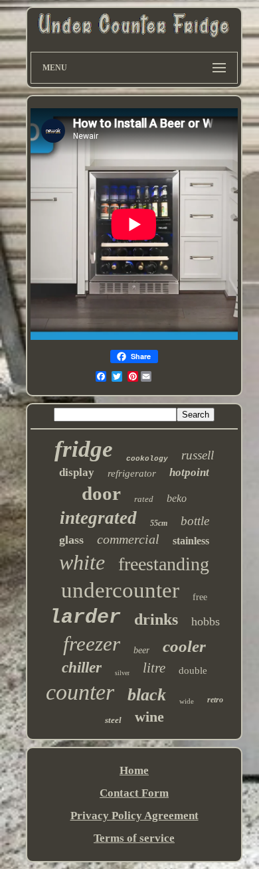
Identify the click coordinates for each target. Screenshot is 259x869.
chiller (82, 667)
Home (134, 770)
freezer (91, 643)
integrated (98, 518)
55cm (158, 523)
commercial (128, 539)
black (147, 694)
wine (149, 716)
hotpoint (189, 472)
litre (154, 668)
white (82, 562)
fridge (83, 449)
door (101, 493)
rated (143, 499)
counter (80, 692)
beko (177, 498)
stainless (191, 540)
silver (122, 672)
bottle (195, 521)
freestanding (163, 564)
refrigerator (132, 473)
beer (141, 650)
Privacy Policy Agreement (134, 815)
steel (113, 720)
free (200, 597)
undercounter (120, 590)
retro (215, 699)
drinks (156, 619)
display (76, 472)
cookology (147, 459)
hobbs (205, 621)
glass (71, 539)
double (193, 670)
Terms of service (134, 838)
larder (85, 617)
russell (197, 455)
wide (186, 701)
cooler (184, 646)
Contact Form (134, 793)
